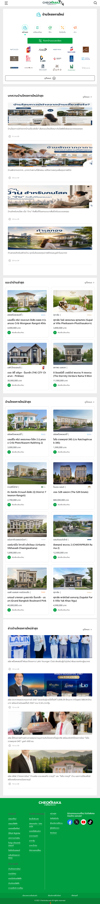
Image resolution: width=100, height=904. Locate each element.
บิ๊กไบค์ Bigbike (14, 833)
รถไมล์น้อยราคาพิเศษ (14, 856)
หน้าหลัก (53, 813)
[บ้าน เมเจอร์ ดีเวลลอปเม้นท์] (42, 68)
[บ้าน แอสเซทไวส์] (57, 49)
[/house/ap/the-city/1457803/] (27, 353)
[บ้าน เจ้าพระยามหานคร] (85, 49)
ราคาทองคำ (33, 836)
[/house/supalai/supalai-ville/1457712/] (73, 301)
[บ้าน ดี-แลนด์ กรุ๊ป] (42, 59)
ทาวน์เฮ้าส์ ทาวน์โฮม (15, 888)
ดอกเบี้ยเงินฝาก (35, 831)
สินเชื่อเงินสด (34, 818)
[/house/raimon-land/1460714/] (73, 473)
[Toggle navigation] (6, 3)
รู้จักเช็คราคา (54, 828)
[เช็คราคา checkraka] (51, 3)
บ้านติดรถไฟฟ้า (14, 883)
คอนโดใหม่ (12, 873)
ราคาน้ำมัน (33, 845)
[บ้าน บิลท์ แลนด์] (71, 49)
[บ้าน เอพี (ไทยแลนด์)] (28, 49)
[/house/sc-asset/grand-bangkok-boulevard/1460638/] (27, 578)
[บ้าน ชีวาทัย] (28, 59)
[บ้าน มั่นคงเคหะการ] (57, 68)
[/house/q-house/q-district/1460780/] (27, 473)
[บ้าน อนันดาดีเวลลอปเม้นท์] (14, 49)
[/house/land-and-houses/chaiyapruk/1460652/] (73, 525)
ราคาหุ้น (32, 840)
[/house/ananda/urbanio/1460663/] (27, 525)
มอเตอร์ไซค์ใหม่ (14, 828)
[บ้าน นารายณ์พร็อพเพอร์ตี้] (71, 68)
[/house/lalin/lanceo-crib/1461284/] (27, 420)
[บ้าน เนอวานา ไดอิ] (85, 68)
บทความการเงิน (14, 838)
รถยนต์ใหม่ (12, 818)
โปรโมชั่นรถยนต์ (14, 850)
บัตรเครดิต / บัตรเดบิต (35, 825)
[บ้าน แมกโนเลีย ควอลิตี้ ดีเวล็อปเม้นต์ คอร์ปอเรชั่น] (28, 68)
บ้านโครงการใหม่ (14, 869)
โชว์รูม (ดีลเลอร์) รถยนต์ (14, 844)
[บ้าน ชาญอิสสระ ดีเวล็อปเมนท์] (14, 59)
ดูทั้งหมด (47, 78)
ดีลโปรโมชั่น (54, 818)
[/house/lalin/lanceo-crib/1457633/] (27, 301)
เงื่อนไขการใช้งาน (56, 823)
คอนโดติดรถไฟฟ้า (15, 878)
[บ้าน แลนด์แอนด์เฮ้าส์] (14, 68)
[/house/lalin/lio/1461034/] (73, 420)
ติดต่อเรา (53, 832)
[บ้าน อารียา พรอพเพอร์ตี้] (42, 49)
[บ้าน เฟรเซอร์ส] (57, 59)
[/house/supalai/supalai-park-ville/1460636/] (73, 578)
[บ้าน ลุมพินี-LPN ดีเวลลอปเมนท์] (71, 59)
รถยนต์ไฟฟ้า (13, 823)
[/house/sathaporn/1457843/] (73, 353)
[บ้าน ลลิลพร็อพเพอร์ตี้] (85, 59)
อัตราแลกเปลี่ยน (35, 850)
